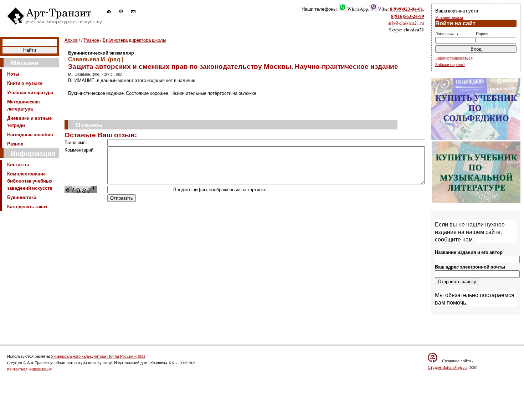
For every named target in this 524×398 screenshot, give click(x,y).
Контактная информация (29, 369)
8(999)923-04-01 (406, 8)
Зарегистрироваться (454, 58)
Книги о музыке (24, 83)
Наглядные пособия (30, 134)
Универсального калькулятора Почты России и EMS (98, 356)
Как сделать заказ (27, 206)
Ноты (13, 73)
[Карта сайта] (124, 11)
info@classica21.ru (405, 23)
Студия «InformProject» (447, 367)
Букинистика (21, 197)
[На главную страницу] (112, 11)
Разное (15, 143)
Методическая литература (23, 105)
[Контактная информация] (137, 11)
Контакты (18, 164)
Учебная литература (30, 92)
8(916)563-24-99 (407, 16)
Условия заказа (449, 17)
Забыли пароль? (450, 64)
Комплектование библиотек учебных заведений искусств (29, 181)
